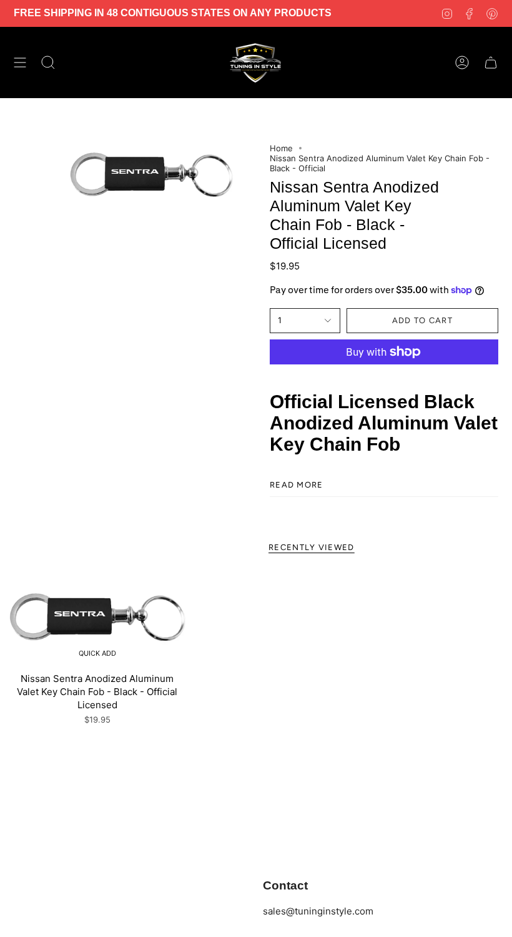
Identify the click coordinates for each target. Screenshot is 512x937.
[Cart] (490, 62)
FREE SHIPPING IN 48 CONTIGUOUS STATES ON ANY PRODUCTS (173, 13)
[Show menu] (19, 62)
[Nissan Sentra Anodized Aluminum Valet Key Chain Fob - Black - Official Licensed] (97, 617)
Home (281, 148)
